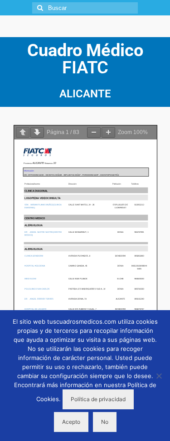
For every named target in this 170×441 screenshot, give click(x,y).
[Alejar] (94, 132)
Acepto (71, 421)
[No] (158, 375)
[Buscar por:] (85, 8)
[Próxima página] (37, 132)
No (104, 421)
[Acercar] (108, 132)
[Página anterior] (22, 132)
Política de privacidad (98, 399)
